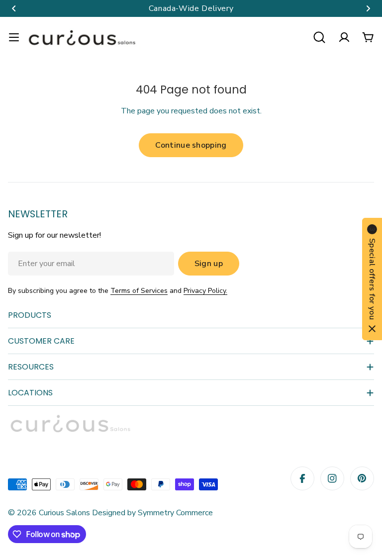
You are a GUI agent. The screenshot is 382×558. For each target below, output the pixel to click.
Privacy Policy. (205, 290)
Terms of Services (139, 290)
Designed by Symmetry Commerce (151, 512)
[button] (14, 8)
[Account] (344, 37)
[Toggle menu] (14, 37)
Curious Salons (64, 512)
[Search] (319, 37)
